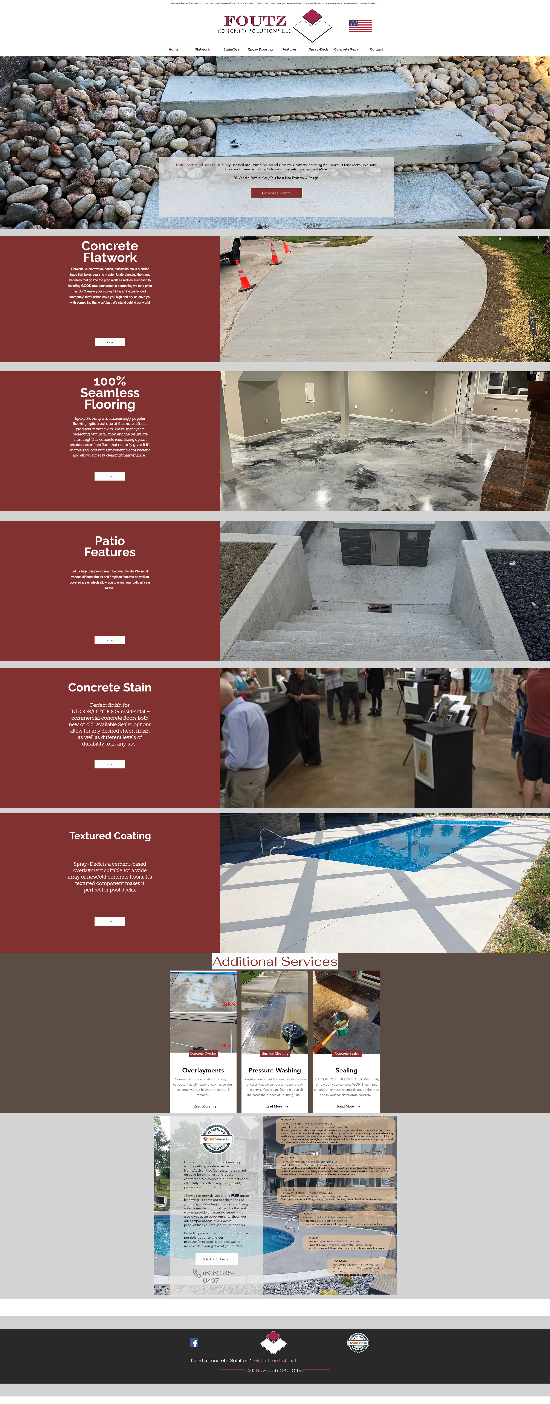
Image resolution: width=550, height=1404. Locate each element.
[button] (203, 1053)
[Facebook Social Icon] (194, 1342)
